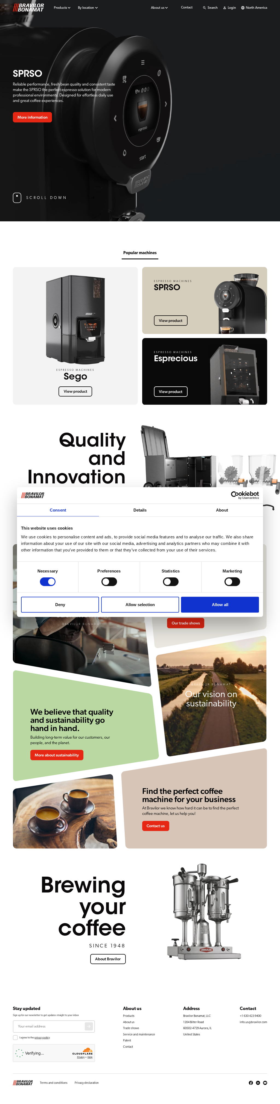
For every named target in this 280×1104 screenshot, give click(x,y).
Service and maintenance (139, 1034)
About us (157, 8)
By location (86, 8)
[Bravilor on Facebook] (251, 1083)
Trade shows (131, 1028)
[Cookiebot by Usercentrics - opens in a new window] (235, 495)
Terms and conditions (54, 1082)
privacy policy (41, 1037)
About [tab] (222, 510)
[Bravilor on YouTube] (265, 1083)
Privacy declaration (87, 1082)
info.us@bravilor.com (253, 1022)
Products (60, 8)
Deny (60, 604)
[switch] (109, 581)
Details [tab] (140, 510)
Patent (127, 1040)
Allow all (220, 604)
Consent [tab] (58, 510)
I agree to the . (34, 1037)
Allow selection (140, 604)
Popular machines (140, 253)
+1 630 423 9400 (250, 1015)
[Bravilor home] (28, 8)
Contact (186, 7)
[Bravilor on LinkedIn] (258, 1083)
